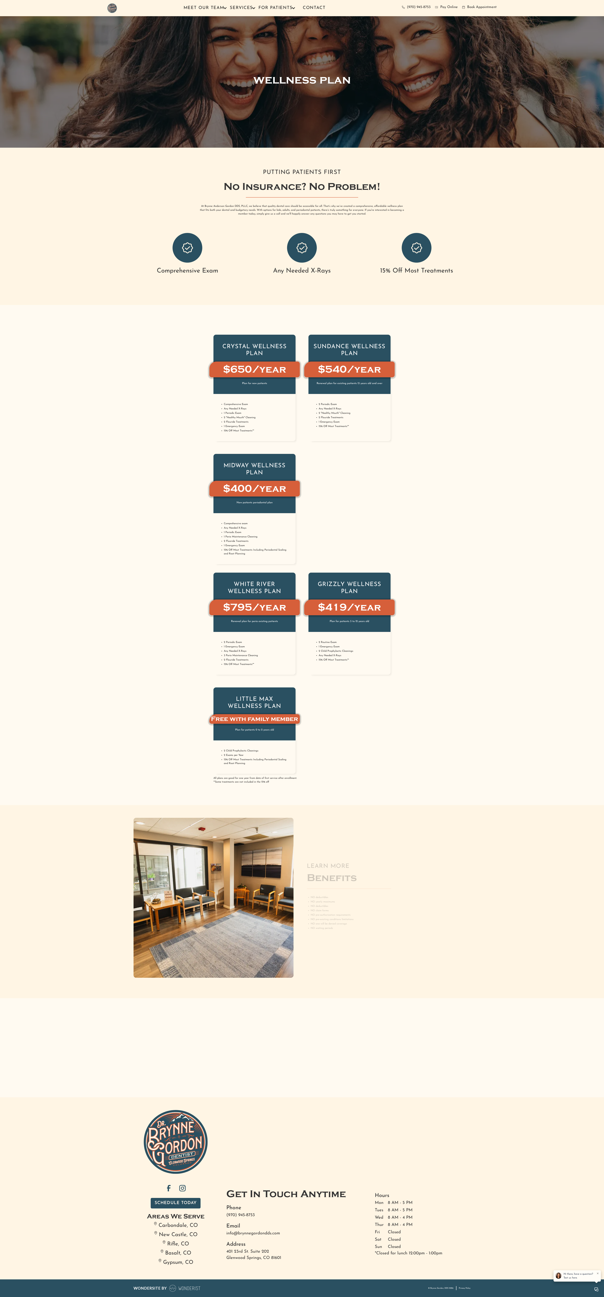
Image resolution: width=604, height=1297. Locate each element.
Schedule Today (176, 1203)
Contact (314, 8)
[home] (112, 8)
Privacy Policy (464, 1288)
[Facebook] (169, 1188)
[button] (205, 8)
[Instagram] (182, 1188)
